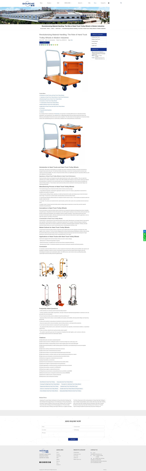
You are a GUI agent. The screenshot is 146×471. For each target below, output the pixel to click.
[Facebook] (40, 462)
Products (58, 454)
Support (57, 459)
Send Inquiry (73, 439)
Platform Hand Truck (96, 39)
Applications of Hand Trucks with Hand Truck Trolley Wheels (52, 106)
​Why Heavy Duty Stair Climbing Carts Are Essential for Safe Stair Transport (88, 403)
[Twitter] (44, 462)
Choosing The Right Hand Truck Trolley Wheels (49, 384)
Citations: (42, 111)
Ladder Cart (94, 45)
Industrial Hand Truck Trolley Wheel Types (69, 386)
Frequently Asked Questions (46, 110)
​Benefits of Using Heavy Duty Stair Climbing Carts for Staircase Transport (88, 404)
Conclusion (42, 108)
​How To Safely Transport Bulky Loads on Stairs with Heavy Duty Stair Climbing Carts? (89, 401)
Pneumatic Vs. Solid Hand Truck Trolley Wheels (71, 384)
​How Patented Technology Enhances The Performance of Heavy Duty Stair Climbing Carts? (56, 401)
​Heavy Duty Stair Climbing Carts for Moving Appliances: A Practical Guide (55, 404)
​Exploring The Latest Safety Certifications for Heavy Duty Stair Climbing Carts (55, 400)
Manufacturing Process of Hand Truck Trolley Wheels (51, 99)
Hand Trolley (94, 43)
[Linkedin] (42, 462)
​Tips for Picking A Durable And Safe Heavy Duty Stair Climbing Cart (87, 406)
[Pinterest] (50, 462)
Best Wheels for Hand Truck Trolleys (47, 381)
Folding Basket (95, 41)
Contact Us (58, 464)
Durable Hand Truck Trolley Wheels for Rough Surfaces (71, 388)
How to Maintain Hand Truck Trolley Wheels (49, 390)
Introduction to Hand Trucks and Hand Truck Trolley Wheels (52, 95)
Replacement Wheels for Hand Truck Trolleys (49, 386)
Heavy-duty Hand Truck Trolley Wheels (65, 381)
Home (57, 452)
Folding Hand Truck (96, 37)
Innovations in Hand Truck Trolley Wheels (48, 100)
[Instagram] (48, 462)
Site (72, 40)
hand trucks (57, 113)
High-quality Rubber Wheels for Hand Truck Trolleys (70, 390)
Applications (58, 455)
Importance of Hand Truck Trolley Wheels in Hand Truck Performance (55, 97)
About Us (58, 461)
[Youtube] (46, 462)
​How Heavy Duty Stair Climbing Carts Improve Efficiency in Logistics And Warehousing (56, 406)
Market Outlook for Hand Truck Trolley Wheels (49, 104)
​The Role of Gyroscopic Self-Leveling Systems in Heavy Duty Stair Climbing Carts (89, 400)
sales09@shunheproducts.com (96, 454)
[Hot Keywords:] (121, 3)
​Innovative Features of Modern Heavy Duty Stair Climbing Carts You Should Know (56, 403)
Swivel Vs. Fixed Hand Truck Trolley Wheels (49, 388)
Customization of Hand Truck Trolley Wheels (50, 102)
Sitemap (104, 469)
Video (57, 457)
